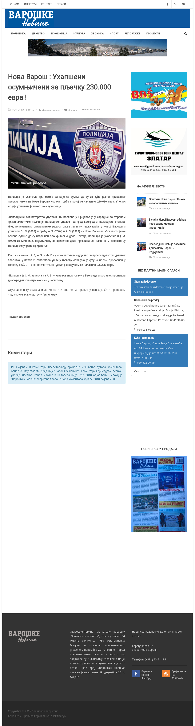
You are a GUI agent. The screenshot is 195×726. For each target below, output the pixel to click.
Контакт (46, 4)
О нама (14, 4)
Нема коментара (91, 109)
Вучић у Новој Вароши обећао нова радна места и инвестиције (167, 223)
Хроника (73, 109)
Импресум (30, 4)
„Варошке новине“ (82, 631)
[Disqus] (66, 435)
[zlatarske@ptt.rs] (183, 4)
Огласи (61, 4)
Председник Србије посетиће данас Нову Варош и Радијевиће (167, 248)
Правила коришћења (36, 716)
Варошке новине (51, 109)
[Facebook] (167, 4)
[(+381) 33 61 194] (175, 4)
